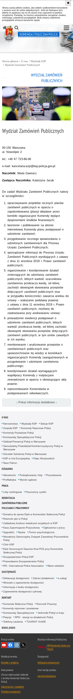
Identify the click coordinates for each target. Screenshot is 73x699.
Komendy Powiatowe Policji (18, 432)
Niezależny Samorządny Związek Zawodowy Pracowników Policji (35, 538)
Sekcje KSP (46, 423)
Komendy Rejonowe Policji (36, 428)
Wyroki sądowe (28, 479)
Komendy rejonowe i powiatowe (21, 608)
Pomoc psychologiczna (41, 532)
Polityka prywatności (11, 691)
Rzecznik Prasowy (46, 603)
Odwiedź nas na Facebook (10, 645)
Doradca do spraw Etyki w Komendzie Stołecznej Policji (34, 514)
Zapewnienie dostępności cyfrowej (22, 591)
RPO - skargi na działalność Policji (34, 617)
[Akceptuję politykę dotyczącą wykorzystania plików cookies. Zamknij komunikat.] (68, 3)
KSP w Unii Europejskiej (16, 458)
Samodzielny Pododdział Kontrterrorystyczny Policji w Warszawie (33, 448)
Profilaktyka (9, 479)
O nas (24, 61)
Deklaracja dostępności (16, 578)
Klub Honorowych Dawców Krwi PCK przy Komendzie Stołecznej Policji (33, 550)
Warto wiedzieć (55, 565)
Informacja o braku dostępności (20, 587)
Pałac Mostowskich (44, 458)
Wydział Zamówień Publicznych (22, 65)
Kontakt (7, 597)
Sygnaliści (8, 532)
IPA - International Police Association (23, 565)
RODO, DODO (8, 628)
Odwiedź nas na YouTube (4, 645)
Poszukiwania (53, 475)
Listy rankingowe (12, 492)
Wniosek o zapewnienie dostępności (23, 582)
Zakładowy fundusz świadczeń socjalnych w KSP (30, 523)
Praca (5, 486)
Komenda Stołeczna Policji (18, 603)
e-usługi (62, 578)
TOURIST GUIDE (36, 621)
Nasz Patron (10, 462)
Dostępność (9, 572)
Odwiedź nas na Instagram (16, 645)
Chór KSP (8, 544)
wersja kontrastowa (47, 676)
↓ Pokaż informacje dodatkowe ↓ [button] (36, 402)
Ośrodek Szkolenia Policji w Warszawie (25, 454)
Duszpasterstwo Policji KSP (18, 556)
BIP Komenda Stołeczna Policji (58, 647)
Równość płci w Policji (15, 518)
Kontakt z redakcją (9, 662)
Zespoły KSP (10, 428)
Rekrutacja (8, 498)
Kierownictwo (10, 423)
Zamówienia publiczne (14, 503)
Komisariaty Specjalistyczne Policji (22, 437)
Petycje (7, 617)
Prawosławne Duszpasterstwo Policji (23, 561)
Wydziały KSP (38, 61)
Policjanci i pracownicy (15, 508)
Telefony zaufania (13, 621)
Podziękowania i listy (31, 475)
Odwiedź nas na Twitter (23, 645)
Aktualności (9, 475)
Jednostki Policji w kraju (51, 612)
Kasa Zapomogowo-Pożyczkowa (21, 527)
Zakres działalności (43, 578)
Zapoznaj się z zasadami (12, 686)
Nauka (21, 532)
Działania (7, 469)
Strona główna (10, 61)
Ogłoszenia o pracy (54, 527)
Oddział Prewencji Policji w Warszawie (24, 441)
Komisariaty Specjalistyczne (18, 612)
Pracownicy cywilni (36, 492)
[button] (66, 28)
